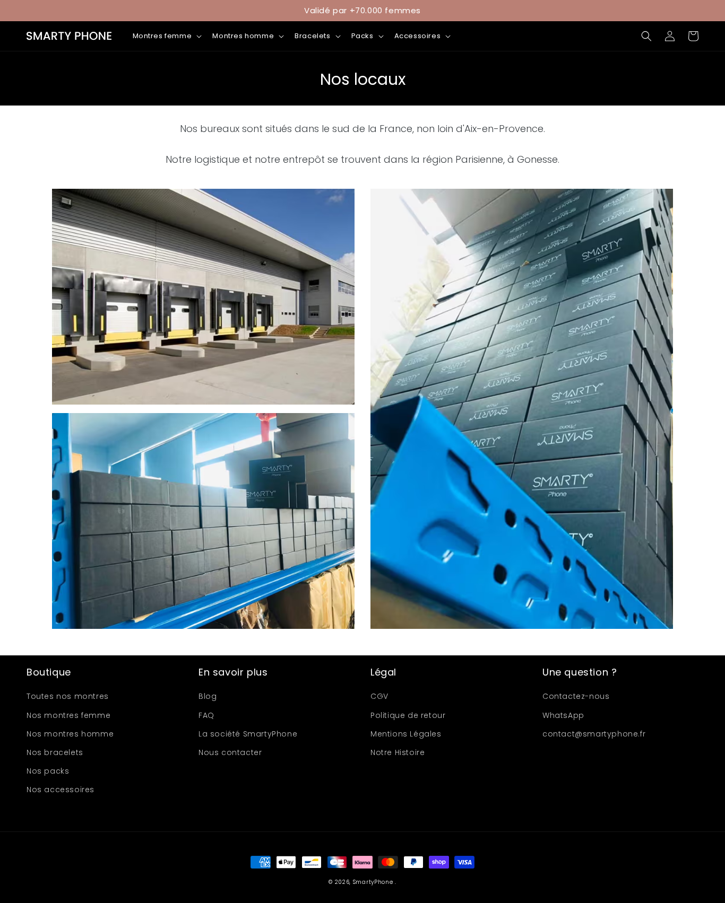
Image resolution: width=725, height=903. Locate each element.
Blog (207, 696)
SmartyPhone (374, 882)
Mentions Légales (406, 734)
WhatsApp (563, 715)
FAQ (206, 715)
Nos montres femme (68, 715)
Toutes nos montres (68, 696)
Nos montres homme (70, 734)
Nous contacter (230, 752)
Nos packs (48, 771)
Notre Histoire (397, 752)
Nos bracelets (55, 752)
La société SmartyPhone (247, 734)
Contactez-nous (575, 696)
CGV (379, 696)
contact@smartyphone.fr (593, 734)
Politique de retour (407, 715)
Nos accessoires (60, 789)
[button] (166, 36)
